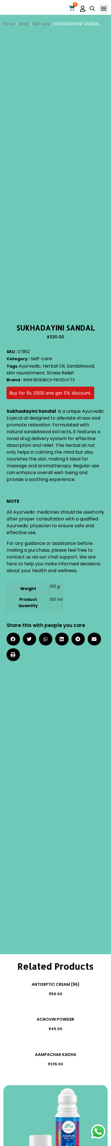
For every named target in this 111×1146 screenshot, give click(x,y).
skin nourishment (26, 373)
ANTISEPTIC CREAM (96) (56, 984)
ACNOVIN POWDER (55, 1019)
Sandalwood (80, 366)
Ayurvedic (29, 366)
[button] (103, 8)
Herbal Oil (54, 366)
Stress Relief (60, 373)
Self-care (41, 23)
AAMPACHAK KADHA (55, 1054)
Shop (23, 23)
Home (9, 23)
